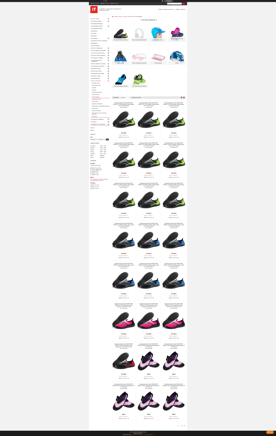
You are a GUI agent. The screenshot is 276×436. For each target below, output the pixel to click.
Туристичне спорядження (97, 103)
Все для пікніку (95, 101)
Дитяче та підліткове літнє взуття (177, 39)
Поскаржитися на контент (136, 434)
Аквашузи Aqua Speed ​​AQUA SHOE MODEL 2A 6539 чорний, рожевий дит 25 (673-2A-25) (174, 345)
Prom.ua (144, 432)
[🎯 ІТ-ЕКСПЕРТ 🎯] (94, 9)
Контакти (182, 9)
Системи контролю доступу (98, 53)
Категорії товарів (94, 18)
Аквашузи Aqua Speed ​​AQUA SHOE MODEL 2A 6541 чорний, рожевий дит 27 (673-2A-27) (148, 385)
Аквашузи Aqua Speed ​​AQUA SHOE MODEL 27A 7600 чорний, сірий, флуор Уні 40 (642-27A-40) (148, 144)
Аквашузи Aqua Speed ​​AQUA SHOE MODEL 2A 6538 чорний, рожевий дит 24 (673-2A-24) (149, 345)
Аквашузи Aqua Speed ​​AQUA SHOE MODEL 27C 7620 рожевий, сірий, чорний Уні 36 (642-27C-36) (149, 305)
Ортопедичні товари (96, 85)
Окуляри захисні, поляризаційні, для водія (101, 106)
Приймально (94, 31)
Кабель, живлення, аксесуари (98, 63)
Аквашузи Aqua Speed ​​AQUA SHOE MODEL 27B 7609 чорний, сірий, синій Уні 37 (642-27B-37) (149, 225)
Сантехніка (94, 121)
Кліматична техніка (95, 68)
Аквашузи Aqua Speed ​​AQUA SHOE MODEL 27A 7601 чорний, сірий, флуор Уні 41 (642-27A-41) (173, 144)
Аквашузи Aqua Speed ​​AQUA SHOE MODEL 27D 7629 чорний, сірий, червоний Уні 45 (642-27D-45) (123, 345)
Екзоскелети (94, 116)
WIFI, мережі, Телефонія (97, 57)
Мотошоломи (94, 108)
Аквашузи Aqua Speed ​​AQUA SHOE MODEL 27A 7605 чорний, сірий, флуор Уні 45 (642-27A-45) (148, 185)
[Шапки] (177, 57)
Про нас (92, 127)
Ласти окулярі (120, 63)
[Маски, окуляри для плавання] (139, 34)
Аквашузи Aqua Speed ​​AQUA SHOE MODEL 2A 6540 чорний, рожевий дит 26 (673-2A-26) (124, 385)
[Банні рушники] (158, 57)
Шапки (177, 63)
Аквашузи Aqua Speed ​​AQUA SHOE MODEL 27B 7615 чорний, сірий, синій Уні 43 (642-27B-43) (124, 265)
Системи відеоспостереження (98, 50)
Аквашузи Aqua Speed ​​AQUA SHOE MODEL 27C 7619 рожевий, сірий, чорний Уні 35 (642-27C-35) (123, 305)
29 (182, 425)
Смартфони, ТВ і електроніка (98, 124)
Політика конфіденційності (147, 434)
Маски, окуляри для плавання (139, 40)
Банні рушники (158, 63)
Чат (271, 432)
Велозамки (94, 35)
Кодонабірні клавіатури (97, 23)
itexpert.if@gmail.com (97, 169)
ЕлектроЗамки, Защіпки (97, 26)
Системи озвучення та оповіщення (96, 61)
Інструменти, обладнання (97, 119)
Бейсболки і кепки (158, 40)
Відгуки (92, 130)
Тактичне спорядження (96, 48)
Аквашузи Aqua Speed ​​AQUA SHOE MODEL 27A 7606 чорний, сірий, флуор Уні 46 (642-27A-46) (173, 185)
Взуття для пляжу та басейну (120, 40)
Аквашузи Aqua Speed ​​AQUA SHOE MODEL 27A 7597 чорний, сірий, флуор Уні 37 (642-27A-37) (148, 104)
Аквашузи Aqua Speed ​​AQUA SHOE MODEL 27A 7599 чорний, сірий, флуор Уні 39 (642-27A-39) (123, 144)
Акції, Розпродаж (95, 45)
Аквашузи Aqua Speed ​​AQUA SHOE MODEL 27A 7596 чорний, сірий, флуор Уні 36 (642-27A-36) (123, 104)
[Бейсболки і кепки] (158, 34)
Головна (160, 9)
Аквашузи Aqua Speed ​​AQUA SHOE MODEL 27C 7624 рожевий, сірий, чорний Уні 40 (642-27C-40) (174, 305)
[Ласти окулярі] (120, 57)
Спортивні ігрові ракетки (97, 92)
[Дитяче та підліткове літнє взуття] (177, 34)
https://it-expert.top (96, 168)
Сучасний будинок (95, 78)
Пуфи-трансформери (96, 110)
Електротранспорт (96, 94)
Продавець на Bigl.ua (138, 433)
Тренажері (94, 87)
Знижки (178, 9)
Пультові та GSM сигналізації (98, 55)
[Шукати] (184, 4)
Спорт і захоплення (128, 16)
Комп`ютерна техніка (96, 71)
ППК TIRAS (93, 33)
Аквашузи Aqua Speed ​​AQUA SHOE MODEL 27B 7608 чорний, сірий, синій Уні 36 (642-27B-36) (123, 225)
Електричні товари (95, 76)
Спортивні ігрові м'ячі (96, 99)
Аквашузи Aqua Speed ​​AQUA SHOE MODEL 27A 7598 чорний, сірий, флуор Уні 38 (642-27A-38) (173, 104)
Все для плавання (95, 96)
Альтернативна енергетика (98, 66)
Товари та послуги (168, 9)
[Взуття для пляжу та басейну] (120, 34)
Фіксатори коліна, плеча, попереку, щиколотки (99, 113)
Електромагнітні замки (96, 28)
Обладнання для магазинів (97, 73)
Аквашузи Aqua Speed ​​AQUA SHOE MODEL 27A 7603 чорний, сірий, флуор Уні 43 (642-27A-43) (123, 185)
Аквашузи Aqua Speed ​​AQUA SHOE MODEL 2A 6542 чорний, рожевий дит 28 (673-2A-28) (174, 385)
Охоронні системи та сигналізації (99, 40)
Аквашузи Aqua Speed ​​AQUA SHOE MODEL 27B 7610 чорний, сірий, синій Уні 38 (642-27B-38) (174, 225)
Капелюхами (94, 38)
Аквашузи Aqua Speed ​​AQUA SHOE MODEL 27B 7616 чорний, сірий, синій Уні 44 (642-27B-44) (149, 265)
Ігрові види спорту (96, 83)
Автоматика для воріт (96, 21)
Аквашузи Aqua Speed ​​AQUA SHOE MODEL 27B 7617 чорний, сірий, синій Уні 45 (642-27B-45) (174, 265)
